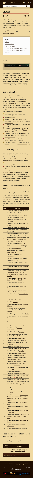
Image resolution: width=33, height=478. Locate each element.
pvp (25, 262)
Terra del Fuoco (11, 383)
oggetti (23, 128)
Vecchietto (9, 221)
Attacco (19, 121)
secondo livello (11, 326)
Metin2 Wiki (12, 2)
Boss (20, 75)
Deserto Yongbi (19, 241)
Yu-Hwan (25, 326)
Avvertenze (18, 469)
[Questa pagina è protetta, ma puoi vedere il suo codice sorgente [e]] (22, 16)
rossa (16, 377)
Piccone (9, 322)
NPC (22, 140)
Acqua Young (22, 348)
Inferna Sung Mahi (20, 451)
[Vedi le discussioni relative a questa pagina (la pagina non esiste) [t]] (7, 16)
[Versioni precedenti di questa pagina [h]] (25, 16)
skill (29, 124)
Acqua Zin (21, 351)
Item (13, 369)
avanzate (22, 363)
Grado (27, 73)
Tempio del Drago (11, 398)
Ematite (7, 144)
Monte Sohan (19, 239)
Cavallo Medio (18, 336)
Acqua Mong (22, 355)
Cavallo (9, 300)
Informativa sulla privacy (9, 468)
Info (11, 455)
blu (8, 377)
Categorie (6, 455)
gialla (10, 377)
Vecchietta (8, 199)
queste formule (9, 123)
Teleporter (19, 237)
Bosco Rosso (20, 385)
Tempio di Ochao (23, 410)
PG (11, 20)
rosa (14, 377)
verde (20, 377)
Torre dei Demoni (20, 383)
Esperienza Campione (8, 172)
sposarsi (15, 302)
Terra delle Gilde (11, 239)
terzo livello (15, 363)
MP (14, 117)
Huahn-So (17, 365)
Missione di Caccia (9, 137)
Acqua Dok (22, 338)
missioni (12, 103)
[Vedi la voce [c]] (3, 16)
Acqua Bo (21, 346)
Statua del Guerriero (15, 159)
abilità (28, 197)
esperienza (14, 98)
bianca (26, 375)
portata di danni (9, 33)
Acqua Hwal (22, 373)
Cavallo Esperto (16, 359)
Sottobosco (11, 412)
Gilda (23, 217)
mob (9, 25)
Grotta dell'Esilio (11, 252)
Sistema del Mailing (12, 292)
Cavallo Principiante (17, 300)
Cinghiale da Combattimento (14, 272)
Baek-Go (20, 280)
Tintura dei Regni (22, 227)
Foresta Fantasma (11, 385)
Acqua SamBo (22, 353)
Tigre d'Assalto (18, 274)
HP (3, 33)
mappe (6, 140)
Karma (20, 367)
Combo (27, 314)
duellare (15, 260)
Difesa (20, 119)
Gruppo (24, 215)
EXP (15, 101)
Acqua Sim (21, 332)
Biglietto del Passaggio (24, 144)
